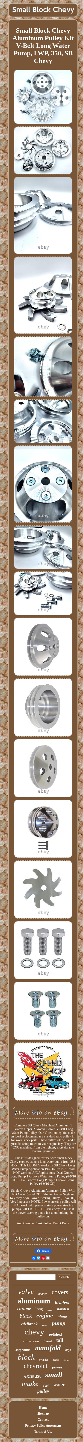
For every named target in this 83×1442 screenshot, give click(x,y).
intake (30, 1383)
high (68, 1350)
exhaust (32, 1376)
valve (26, 1292)
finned (48, 1341)
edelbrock (29, 1324)
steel (49, 1309)
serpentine (22, 1350)
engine (44, 1315)
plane (62, 1316)
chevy (34, 1331)
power (57, 1367)
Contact (43, 1419)
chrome (24, 1308)
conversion (31, 1341)
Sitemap (43, 1413)
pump (58, 1323)
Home (43, 1407)
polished (55, 1334)
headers (62, 1302)
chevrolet (35, 1365)
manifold (48, 1348)
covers (60, 1292)
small (53, 1375)
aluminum (34, 1301)
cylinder (43, 1359)
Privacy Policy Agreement (43, 1425)
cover (44, 1325)
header (42, 1294)
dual (46, 1385)
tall (59, 1340)
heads (56, 1359)
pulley (43, 1391)
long (39, 1308)
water (59, 1384)
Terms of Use (43, 1431)
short (66, 1360)
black (26, 1316)
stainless (63, 1309)
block (26, 1357)
